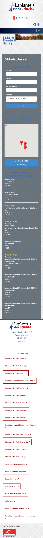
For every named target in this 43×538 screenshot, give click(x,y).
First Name (9, 70)
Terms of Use (21, 341)
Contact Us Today (21, 165)
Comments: (9, 95)
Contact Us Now (21, 106)
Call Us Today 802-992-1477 (21, 161)
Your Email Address (11, 86)
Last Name (9, 78)
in (16, 358)
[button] (21, 143)
